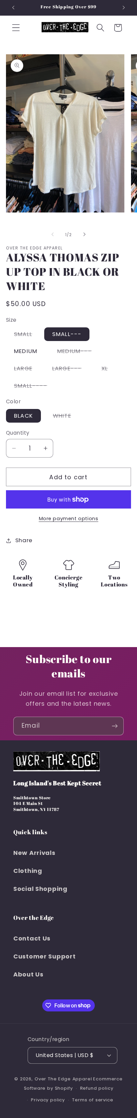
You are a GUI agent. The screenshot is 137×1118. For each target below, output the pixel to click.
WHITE (66, 417)
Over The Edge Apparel (63, 1079)
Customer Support (44, 956)
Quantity (18, 432)
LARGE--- (71, 369)
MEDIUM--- (78, 352)
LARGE (27, 369)
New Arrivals (34, 853)
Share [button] (24, 540)
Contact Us (32, 938)
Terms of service (92, 1100)
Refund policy (96, 1088)
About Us (28, 974)
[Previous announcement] (13, 7)
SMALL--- (67, 334)
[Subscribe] (114, 726)
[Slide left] (52, 234)
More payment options (68, 518)
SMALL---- (34, 387)
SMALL (27, 335)
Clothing (27, 871)
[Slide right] (84, 234)
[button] (16, 28)
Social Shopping (40, 889)
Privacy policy (48, 1100)
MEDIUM (25, 351)
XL (108, 369)
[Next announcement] (123, 7)
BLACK (23, 416)
